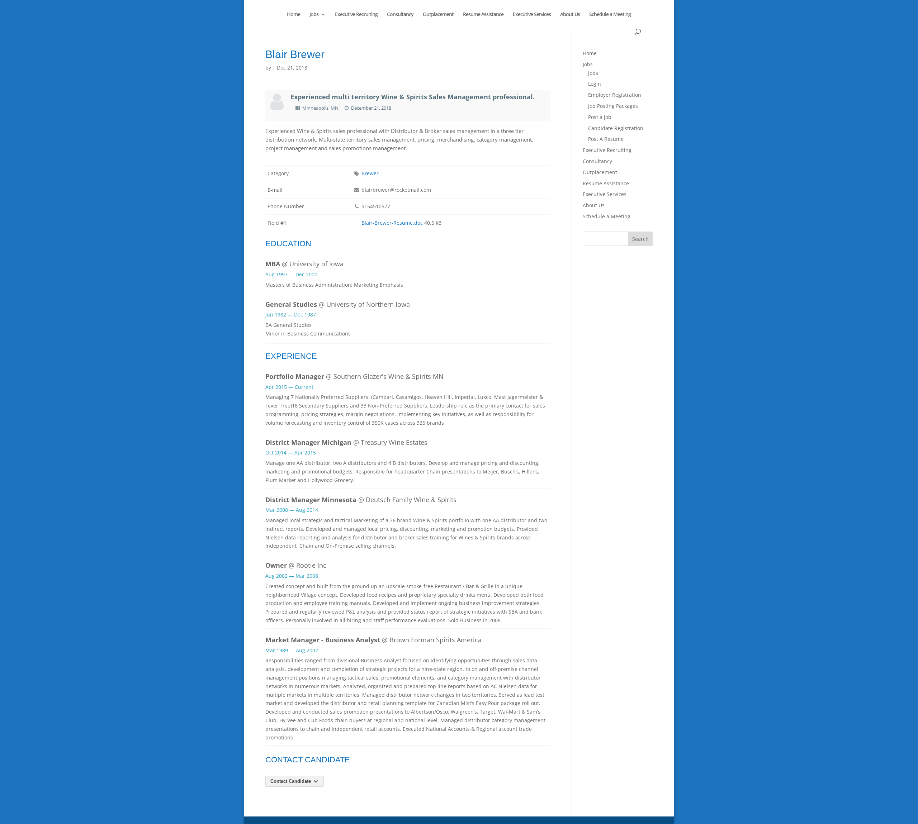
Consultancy (400, 15)
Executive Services (532, 15)
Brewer (370, 173)
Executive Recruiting (356, 15)
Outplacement (438, 15)
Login (594, 83)
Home (293, 15)
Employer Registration (614, 94)
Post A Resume (606, 138)
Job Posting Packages (613, 106)
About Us (570, 15)
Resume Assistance (483, 15)
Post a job (599, 117)
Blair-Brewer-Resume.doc (392, 222)
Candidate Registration (615, 128)
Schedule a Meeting (610, 15)
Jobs (313, 15)
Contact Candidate (291, 781)
